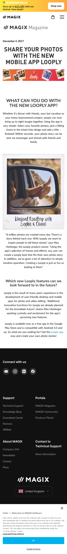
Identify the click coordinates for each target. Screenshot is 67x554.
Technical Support (13, 405)
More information (45, 454)
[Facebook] (33, 371)
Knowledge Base (12, 411)
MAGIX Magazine (45, 405)
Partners (7, 423)
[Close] (62, 508)
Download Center (13, 417)
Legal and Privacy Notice (13, 534)
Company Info (11, 449)
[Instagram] (15, 371)
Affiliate (7, 429)
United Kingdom (34, 491)
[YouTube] (6, 371)
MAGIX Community (46, 411)
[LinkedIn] (24, 371)
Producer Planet (44, 417)
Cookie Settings (33, 549)
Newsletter (9, 455)
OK (33, 541)
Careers (7, 461)
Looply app (57, 332)
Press (6, 467)
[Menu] (62, 17)
